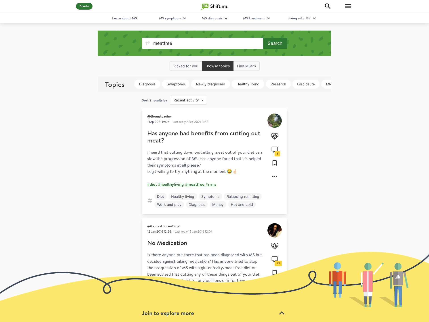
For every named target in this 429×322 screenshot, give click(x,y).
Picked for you (185, 66)
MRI (329, 84)
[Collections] (274, 163)
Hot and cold (242, 204)
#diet (152, 184)
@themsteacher (159, 116)
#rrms (211, 184)
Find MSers (246, 66)
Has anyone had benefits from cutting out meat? (203, 136)
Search (275, 43)
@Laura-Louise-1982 (163, 225)
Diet (160, 196)
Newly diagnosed (210, 84)
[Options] (274, 176)
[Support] (274, 136)
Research (278, 84)
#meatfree (194, 184)
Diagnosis (147, 84)
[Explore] (327, 6)
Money (218, 204)
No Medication (167, 243)
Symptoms (176, 84)
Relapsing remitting (243, 196)
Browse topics (218, 66)
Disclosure (306, 84)
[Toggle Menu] (348, 6)
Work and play (169, 204)
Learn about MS (124, 18)
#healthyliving (171, 184)
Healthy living (247, 84)
